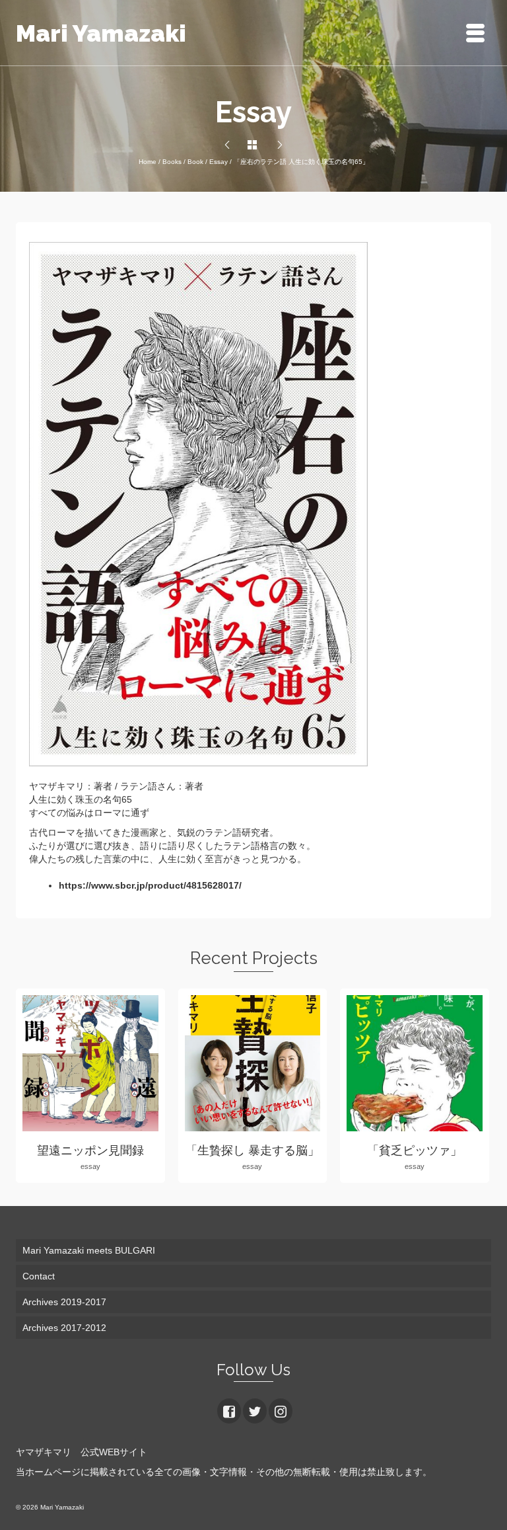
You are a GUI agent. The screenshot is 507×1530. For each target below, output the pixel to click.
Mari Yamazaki (101, 33)
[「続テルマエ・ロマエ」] (279, 145)
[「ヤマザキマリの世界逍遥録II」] (227, 145)
